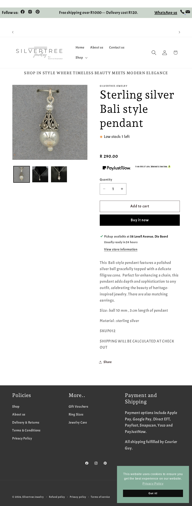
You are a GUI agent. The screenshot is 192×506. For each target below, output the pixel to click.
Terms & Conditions (26, 430)
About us (18, 414)
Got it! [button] (153, 493)
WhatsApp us (165, 12)
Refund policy (57, 497)
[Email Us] (187, 12)
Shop (16, 406)
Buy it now (140, 220)
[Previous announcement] (13, 32)
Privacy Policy (22, 438)
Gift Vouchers (78, 406)
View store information (120, 249)
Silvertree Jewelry (33, 497)
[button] (81, 58)
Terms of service (100, 497)
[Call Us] (182, 12)
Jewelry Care (78, 422)
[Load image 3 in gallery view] (59, 174)
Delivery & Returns (25, 422)
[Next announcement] (179, 32)
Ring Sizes (76, 414)
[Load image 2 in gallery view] (40, 174)
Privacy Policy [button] (153, 483)
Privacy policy (78, 497)
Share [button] (108, 362)
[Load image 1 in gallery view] (22, 174)
